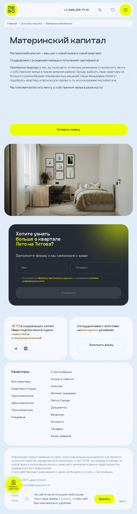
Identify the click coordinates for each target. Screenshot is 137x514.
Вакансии (57, 414)
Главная (12, 23)
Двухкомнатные (22, 402)
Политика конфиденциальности (30, 485)
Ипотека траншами (63, 393)
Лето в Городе (60, 400)
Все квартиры (21, 381)
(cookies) (65, 499)
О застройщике (61, 371)
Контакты (57, 421)
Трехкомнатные (22, 409)
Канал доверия (61, 435)
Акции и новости (62, 379)
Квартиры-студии (23, 388)
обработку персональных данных (54, 278)
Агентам (56, 386)
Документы (59, 407)
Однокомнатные (22, 395)
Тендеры (57, 428)
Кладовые (18, 417)
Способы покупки (31, 23)
